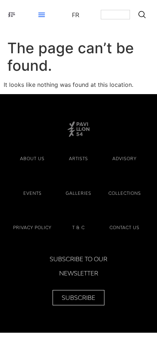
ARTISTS (78, 158)
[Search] (143, 14)
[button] (41, 14)
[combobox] (115, 14)
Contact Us (124, 227)
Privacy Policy (32, 227)
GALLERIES (78, 193)
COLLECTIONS (124, 193)
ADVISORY (124, 158)
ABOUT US (32, 158)
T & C (78, 227)
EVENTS (32, 193)
